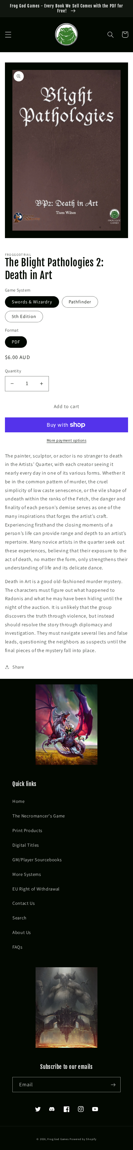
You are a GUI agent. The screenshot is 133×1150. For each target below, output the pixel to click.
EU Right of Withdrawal (36, 889)
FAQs (17, 947)
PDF (16, 342)
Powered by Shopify (83, 1139)
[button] (8, 34)
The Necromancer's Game (38, 816)
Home (18, 801)
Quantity (13, 371)
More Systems (26, 874)
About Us (21, 932)
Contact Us (23, 903)
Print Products (27, 830)
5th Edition (24, 316)
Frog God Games (58, 1139)
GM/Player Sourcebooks (37, 859)
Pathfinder (80, 302)
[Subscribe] (113, 1084)
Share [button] (18, 667)
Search (19, 918)
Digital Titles (25, 845)
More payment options (67, 440)
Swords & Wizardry (32, 302)
